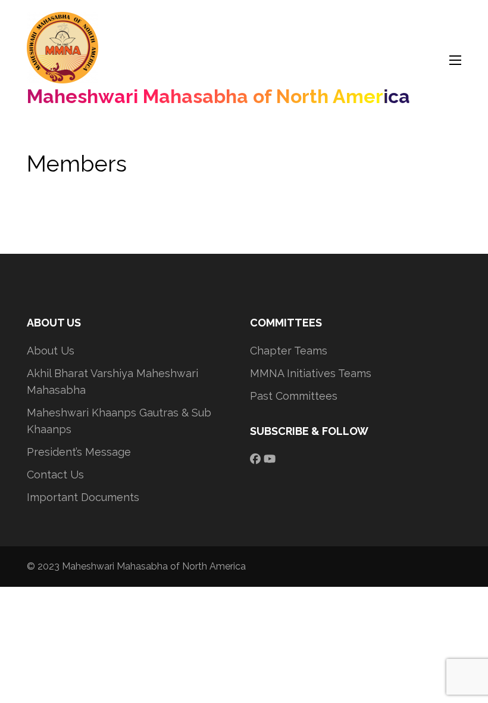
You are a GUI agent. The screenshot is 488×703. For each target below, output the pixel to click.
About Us (50, 350)
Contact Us (55, 474)
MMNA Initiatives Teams (310, 373)
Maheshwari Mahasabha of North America (218, 96)
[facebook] (255, 459)
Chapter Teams (288, 350)
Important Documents (83, 497)
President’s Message (79, 452)
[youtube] (270, 459)
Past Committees (293, 396)
